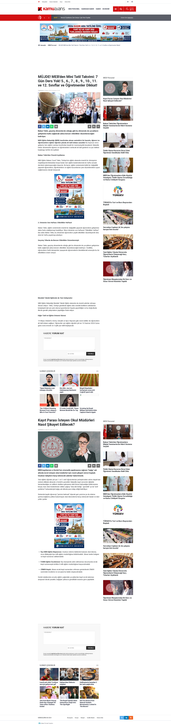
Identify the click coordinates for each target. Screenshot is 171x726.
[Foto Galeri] (132, 2)
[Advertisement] (85, 61)
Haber (98, 9)
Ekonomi (106, 9)
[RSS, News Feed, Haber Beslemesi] (131, 718)
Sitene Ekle (67, 1)
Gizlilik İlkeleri (91, 718)
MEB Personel (74, 9)
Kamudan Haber (87, 9)
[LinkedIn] (48, 126)
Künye (76, 718)
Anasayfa (43, 45)
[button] (89, 126)
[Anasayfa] (39, 1)
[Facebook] (40, 126)
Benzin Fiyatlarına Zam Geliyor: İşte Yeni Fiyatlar (75, 17)
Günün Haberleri (53, 1)
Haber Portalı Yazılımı (47, 723)
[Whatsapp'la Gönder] (52, 126)
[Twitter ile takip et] (122, 718)
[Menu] (115, 9)
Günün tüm (127, 17)
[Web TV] (128, 2)
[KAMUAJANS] (51, 9)
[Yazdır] (56, 126)
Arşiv (61, 1)
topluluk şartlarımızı (57, 359)
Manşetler (44, 1)
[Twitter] (44, 126)
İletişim (83, 718)
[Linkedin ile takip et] (126, 718)
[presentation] (44, 18)
